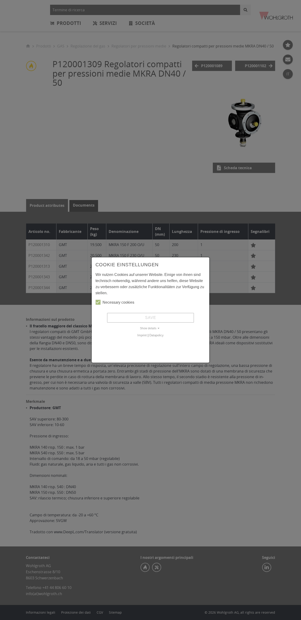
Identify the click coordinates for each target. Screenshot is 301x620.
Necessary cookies (118, 302)
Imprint (142, 335)
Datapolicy (156, 335)
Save (150, 318)
